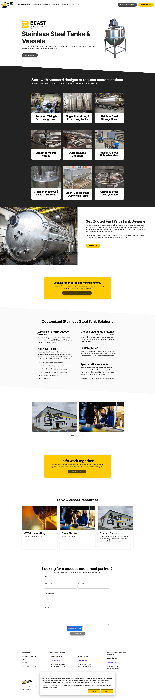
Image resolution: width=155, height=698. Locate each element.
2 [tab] (75, 436)
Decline (107, 691)
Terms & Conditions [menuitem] (34, 687)
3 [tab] (79, 436)
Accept (94, 691)
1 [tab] (72, 436)
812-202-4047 (55, 660)
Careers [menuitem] (25, 663)
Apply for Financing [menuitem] (29, 656)
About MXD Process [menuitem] (29, 666)
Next (128, 417)
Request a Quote (146, 4)
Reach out (101, 237)
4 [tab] (82, 436)
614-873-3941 (82, 660)
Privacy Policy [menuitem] (25, 687)
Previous (27, 417)
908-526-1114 (112, 662)
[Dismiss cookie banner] (112, 675)
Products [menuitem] (25, 659)
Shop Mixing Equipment (127, 4)
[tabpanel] (54, 416)
